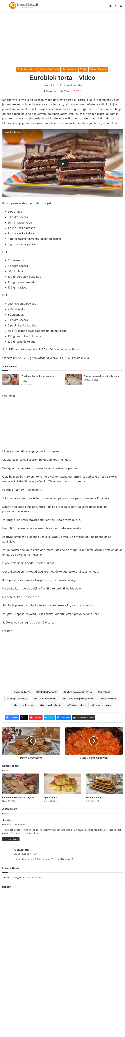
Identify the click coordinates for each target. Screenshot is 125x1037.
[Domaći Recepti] (23, 6)
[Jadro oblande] (104, 784)
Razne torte (69, 69)
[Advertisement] (62, 38)
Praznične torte (50, 69)
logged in (19, 877)
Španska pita (50, 797)
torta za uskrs (102, 705)
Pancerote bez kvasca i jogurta (18, 797)
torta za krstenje (51, 705)
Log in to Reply (11, 839)
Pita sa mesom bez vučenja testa (101, 376)
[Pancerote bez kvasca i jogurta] (20, 784)
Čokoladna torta (47, 691)
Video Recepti (98, 69)
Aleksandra (51, 91)
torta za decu (109, 698)
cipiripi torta (22, 691)
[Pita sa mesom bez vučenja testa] (73, 379)
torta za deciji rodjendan (79, 698)
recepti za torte (17, 698)
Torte (83, 69)
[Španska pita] (62, 784)
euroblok (105, 691)
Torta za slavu (77, 705)
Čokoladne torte (27, 69)
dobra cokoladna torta (78, 691)
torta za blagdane (45, 698)
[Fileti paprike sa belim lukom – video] (10, 379)
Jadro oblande (93, 797)
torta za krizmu (24, 705)
